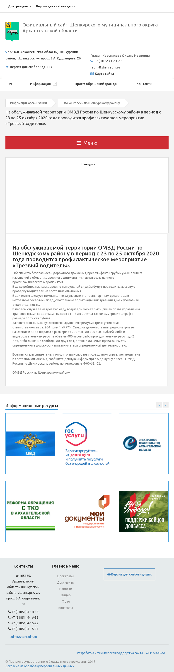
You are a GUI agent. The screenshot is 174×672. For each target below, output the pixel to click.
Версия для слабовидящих (56, 6)
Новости (65, 589)
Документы (66, 582)
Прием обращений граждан (96, 84)
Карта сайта (104, 73)
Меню (90, 143)
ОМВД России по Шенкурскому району (91, 103)
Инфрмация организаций (28, 103)
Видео (66, 595)
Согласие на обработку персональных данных (39, 666)
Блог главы (65, 576)
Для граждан (18, 6)
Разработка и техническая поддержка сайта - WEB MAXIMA (121, 653)
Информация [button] (40, 84)
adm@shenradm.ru (23, 637)
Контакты (144, 84)
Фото (66, 601)
